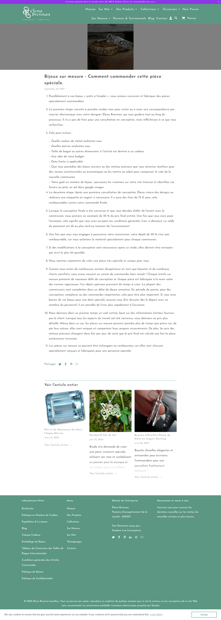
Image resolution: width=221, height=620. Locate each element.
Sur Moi (71, 535)
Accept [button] (204, 614)
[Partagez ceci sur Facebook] (65, 364)
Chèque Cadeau (31, 535)
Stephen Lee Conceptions (126, 530)
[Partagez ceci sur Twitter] (59, 364)
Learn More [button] (156, 614)
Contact (71, 548)
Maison (71, 508)
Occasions (171, 9)
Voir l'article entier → (58, 445)
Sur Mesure (73, 528)
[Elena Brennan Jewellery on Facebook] (119, 537)
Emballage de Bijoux (33, 541)
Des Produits (74, 515)
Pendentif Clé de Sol (102, 435)
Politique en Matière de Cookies (40, 515)
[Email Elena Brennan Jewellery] (142, 537)
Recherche (28, 508)
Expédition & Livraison (34, 521)
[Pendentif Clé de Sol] (110, 411)
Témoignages (74, 541)
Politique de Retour (32, 572)
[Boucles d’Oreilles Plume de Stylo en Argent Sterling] (156, 411)
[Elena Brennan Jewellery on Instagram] (136, 537)
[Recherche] (176, 19)
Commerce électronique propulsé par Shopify (135, 605)
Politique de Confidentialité (37, 578)
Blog (24, 528)
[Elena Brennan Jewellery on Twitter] (113, 537)
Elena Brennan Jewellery (46, 601)
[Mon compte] (171, 19)
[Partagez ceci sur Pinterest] (70, 364)
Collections (73, 521)
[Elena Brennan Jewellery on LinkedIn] (130, 537)
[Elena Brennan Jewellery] (36, 13)
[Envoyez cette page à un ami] (76, 364)
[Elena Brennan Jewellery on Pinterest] (125, 537)
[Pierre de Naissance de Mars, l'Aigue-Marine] (65, 409)
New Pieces (191, 9)
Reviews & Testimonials (129, 18)
